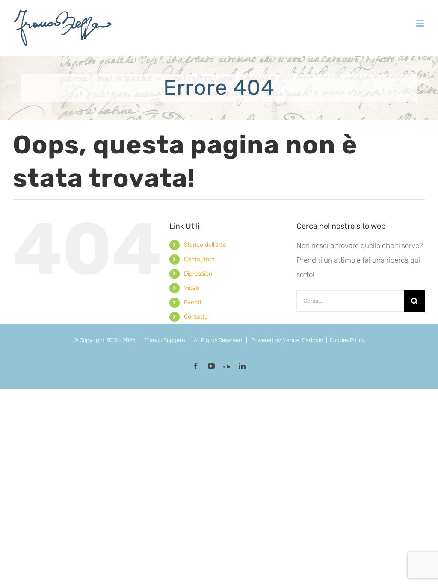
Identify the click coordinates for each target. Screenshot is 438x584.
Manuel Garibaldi (303, 340)
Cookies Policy (347, 340)
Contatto (196, 316)
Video (191, 288)
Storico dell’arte (205, 244)
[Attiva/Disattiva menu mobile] (420, 23)
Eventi (192, 302)
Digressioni (198, 273)
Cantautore (199, 259)
